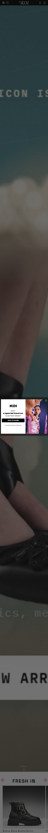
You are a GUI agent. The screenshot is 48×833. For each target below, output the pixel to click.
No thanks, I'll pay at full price (13, 425)
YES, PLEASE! (13, 420)
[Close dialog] (46, 400)
